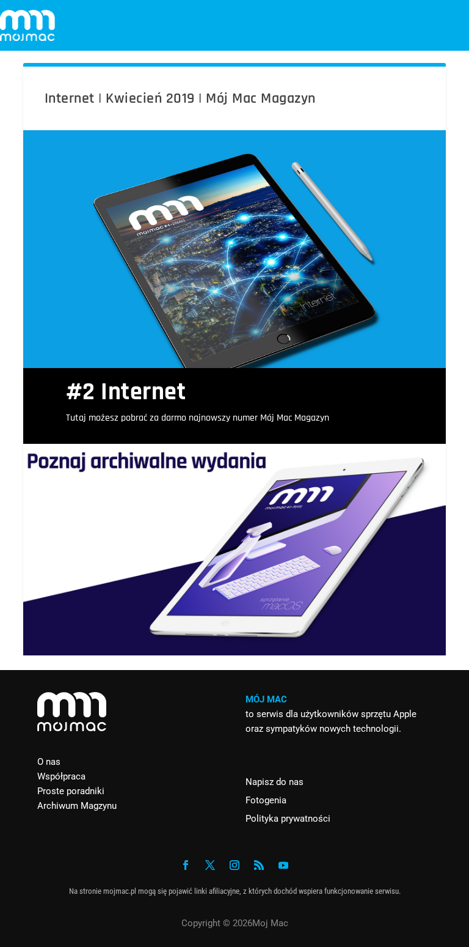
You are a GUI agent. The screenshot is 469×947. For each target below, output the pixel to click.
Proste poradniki (70, 791)
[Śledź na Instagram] (234, 865)
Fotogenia (265, 800)
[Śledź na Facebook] (185, 865)
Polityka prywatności (287, 818)
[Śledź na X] (210, 865)
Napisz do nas (274, 781)
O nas (48, 761)
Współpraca (61, 776)
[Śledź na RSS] (259, 865)
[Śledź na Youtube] (283, 865)
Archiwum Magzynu (77, 805)
